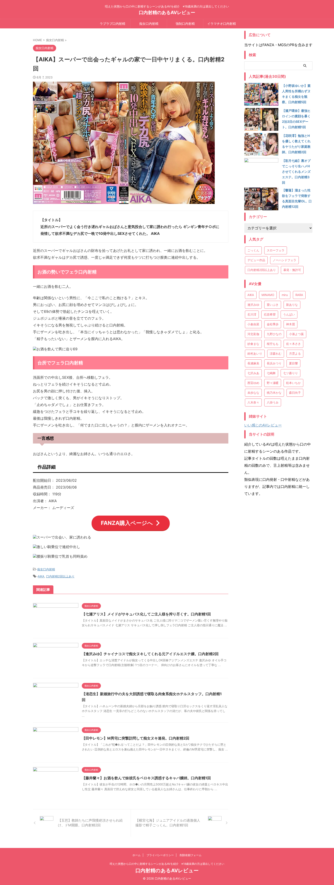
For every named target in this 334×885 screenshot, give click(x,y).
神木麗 (290, 324)
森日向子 (295, 392)
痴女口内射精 (148, 23)
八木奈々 (253, 402)
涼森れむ (276, 353)
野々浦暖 (273, 383)
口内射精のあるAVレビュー (167, 12)
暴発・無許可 (292, 270)
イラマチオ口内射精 (221, 23)
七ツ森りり (290, 373)
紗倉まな (253, 344)
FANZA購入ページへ (127, 523)
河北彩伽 (253, 334)
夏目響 (293, 363)
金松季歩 (273, 324)
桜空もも (273, 344)
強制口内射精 (185, 23)
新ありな (292, 304)
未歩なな (253, 392)
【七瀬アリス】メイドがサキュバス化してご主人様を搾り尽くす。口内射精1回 (146, 614)
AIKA (41, 576)
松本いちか (293, 383)
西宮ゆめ (253, 383)
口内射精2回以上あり (60, 576)
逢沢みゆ (253, 304)
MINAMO (268, 295)
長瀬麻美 (253, 363)
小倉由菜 (253, 324)
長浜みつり (274, 363)
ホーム (136, 855)
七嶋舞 (271, 373)
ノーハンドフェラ (284, 260)
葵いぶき (273, 304)
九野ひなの (274, 334)
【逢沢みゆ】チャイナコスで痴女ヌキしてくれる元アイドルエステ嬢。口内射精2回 (150, 654)
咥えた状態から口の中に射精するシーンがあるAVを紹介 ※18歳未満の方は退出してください (167, 863)
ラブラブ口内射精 (112, 23)
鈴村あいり (254, 353)
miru (285, 295)
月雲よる (295, 353)
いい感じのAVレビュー (263, 425)
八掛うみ (273, 402)
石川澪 (251, 314)
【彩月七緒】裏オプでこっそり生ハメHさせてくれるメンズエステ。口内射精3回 (296, 171)
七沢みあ (253, 373)
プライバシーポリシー (160, 855)
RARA (299, 295)
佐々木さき (293, 344)
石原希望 (270, 314)
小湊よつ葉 (296, 334)
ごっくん (253, 250)
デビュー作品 (256, 260)
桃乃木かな (274, 392)
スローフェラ (275, 250)
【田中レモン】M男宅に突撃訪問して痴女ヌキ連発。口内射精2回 (135, 738)
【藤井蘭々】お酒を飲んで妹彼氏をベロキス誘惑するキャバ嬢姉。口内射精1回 (146, 778)
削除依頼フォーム (191, 855)
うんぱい (289, 314)
